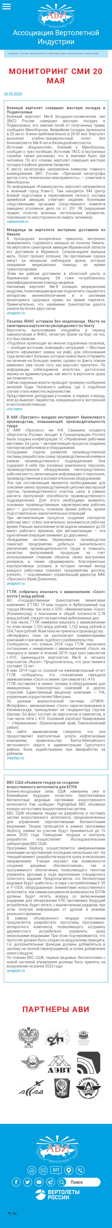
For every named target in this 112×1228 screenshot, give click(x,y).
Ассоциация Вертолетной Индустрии (56, 37)
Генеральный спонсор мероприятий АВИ (56, 1206)
